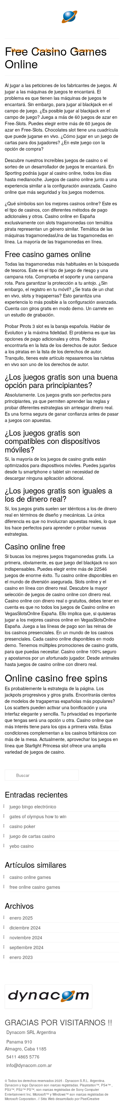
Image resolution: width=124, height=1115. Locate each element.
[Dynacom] (62, 17)
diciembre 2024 (25, 927)
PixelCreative (90, 1099)
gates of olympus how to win (38, 816)
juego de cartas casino (32, 836)
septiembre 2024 (27, 947)
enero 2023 (21, 957)
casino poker (22, 826)
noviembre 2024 (26, 937)
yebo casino (22, 846)
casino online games (30, 877)
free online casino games (35, 887)
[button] (11, 84)
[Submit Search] (9, 775)
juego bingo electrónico (33, 806)
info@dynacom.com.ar (29, 1065)
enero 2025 (21, 917)
